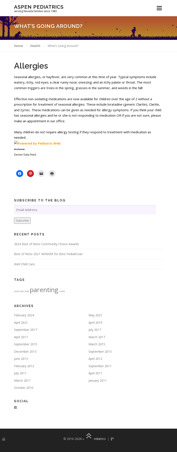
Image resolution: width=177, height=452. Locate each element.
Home (18, 46)
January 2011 (97, 380)
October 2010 (23, 388)
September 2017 (25, 330)
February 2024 (24, 315)
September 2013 (100, 351)
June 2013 (21, 359)
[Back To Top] (88, 436)
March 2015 (96, 344)
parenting (44, 289)
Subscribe (22, 220)
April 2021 (21, 322)
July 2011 (20, 373)
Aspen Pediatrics (39, 7)
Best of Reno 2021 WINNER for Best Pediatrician (48, 254)
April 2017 (21, 337)
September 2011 (100, 366)
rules (62, 291)
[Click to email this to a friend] (41, 173)
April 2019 (95, 322)
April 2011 (95, 373)
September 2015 (25, 344)
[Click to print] (52, 173)
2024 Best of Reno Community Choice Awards (46, 244)
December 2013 (25, 351)
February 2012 (24, 366)
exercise (19, 291)
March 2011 (22, 380)
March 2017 (96, 337)
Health (35, 46)
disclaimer (19, 149)
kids (27, 291)
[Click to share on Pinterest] (30, 173)
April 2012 (95, 359)
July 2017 (94, 330)
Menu (159, 8)
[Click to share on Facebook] (19, 173)
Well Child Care (24, 264)
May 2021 (95, 315)
